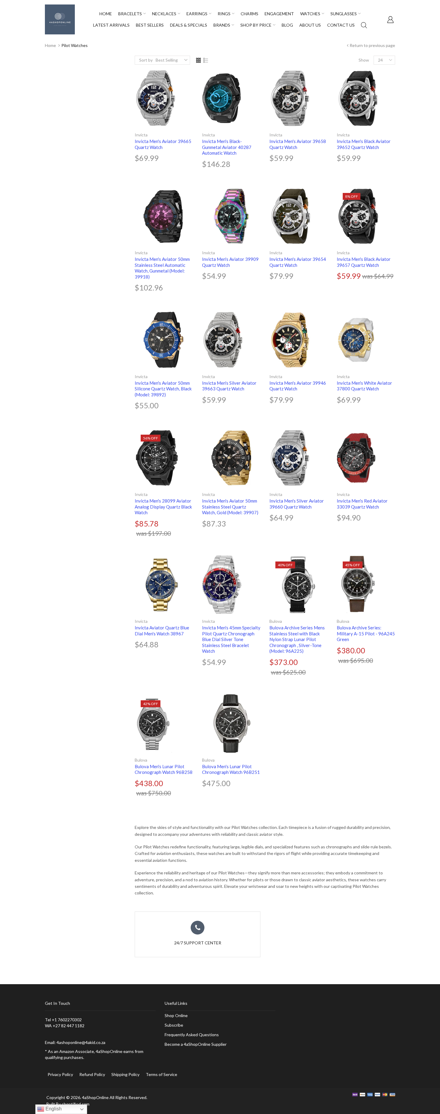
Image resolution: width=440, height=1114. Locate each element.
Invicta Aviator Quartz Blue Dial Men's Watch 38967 (162, 630)
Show (364, 60)
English (53, 1108)
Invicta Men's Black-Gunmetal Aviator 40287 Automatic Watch (226, 147)
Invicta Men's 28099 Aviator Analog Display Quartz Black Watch (163, 506)
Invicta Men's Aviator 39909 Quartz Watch (230, 262)
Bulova (275, 621)
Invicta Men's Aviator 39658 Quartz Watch (297, 144)
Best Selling (167, 60)
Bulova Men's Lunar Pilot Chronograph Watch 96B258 (163, 769)
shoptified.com (75, 1104)
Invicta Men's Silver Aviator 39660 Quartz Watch (296, 503)
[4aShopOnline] (60, 19)
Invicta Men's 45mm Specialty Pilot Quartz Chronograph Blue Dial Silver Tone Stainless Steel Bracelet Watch (231, 639)
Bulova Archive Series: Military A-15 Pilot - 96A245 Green (366, 633)
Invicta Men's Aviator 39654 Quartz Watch (297, 262)
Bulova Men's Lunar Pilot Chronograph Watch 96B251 (231, 769)
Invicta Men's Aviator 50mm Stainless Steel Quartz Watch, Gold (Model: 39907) (230, 506)
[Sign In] (390, 19)
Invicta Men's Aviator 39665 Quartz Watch (163, 144)
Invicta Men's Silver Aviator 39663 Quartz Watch (229, 386)
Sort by (146, 60)
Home (50, 45)
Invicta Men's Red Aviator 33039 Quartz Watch (362, 503)
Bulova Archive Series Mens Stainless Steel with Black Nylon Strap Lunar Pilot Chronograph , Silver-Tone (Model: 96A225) (297, 639)
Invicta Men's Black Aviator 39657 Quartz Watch (364, 262)
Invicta (141, 134)
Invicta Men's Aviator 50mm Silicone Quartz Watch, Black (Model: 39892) (163, 388)
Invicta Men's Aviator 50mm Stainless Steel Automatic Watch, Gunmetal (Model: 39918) (162, 267)
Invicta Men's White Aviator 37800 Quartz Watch (364, 386)
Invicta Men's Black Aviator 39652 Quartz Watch (364, 144)
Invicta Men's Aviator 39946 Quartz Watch (297, 386)
